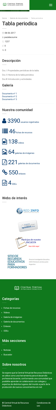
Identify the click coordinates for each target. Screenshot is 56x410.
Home (4, 18)
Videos (7, 312)
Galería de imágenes (13, 317)
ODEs (6, 331)
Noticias (7, 350)
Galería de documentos (19, 18)
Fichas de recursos (12, 308)
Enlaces (7, 326)
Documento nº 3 (9, 99)
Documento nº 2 (9, 96)
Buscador (8, 354)
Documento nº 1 (9, 93)
